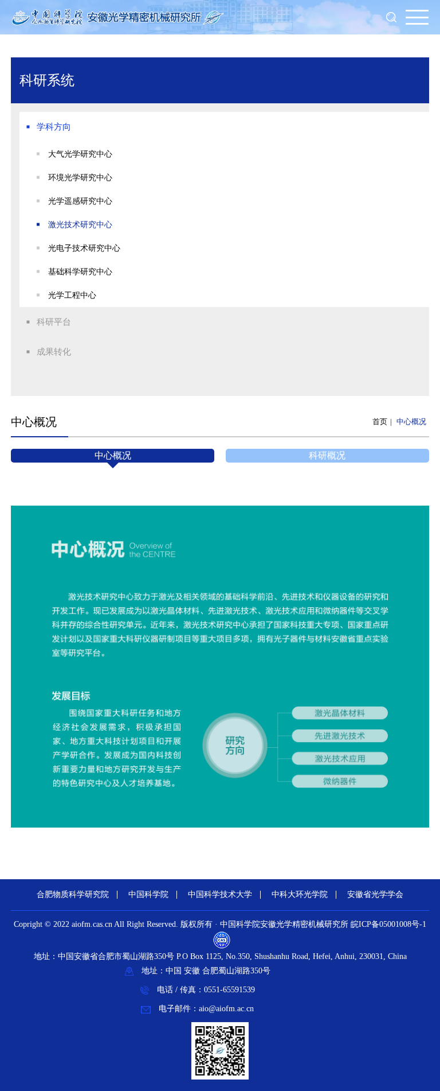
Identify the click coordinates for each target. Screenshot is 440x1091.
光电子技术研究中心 (84, 248)
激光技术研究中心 (80, 224)
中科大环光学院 (300, 895)
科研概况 (327, 455)
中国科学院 (148, 895)
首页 (379, 421)
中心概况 (411, 421)
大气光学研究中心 (80, 154)
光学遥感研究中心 (80, 201)
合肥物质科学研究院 (73, 895)
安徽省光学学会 (375, 895)
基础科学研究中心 (80, 271)
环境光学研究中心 (80, 177)
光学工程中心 (72, 295)
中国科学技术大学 (220, 895)
